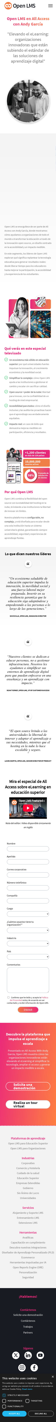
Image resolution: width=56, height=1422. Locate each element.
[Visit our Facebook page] (34, 1367)
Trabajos (28, 1326)
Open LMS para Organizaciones (28, 1148)
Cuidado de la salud (28, 1173)
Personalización (28, 1272)
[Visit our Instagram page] (22, 1367)
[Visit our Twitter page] (16, 1355)
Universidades (28, 1198)
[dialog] (28, 1398)
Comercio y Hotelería (28, 1168)
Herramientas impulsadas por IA (28, 1262)
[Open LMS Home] (19, 5)
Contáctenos (28, 1320)
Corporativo (28, 1163)
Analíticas (28, 1237)
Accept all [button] (14, 1413)
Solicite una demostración (28, 1315)
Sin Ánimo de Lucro (28, 1193)
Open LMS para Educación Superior (28, 1143)
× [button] (53, 1377)
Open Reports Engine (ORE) (28, 1267)
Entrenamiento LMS (28, 1217)
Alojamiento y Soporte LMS (28, 1212)
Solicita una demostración (24, 1086)
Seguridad (28, 1277)
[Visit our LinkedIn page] (28, 1355)
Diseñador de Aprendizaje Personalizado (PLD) (28, 1252)
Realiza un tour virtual (25, 1104)
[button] (50, 5)
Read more (27, 1389)
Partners (28, 1332)
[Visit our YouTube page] (40, 1355)
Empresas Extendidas (28, 1183)
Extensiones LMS (28, 1222)
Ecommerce (28, 1257)
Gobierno (28, 1188)
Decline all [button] (41, 1413)
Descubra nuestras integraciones (28, 1247)
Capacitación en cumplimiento (28, 1242)
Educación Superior (28, 1178)
